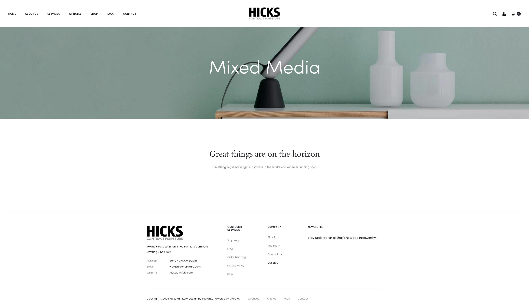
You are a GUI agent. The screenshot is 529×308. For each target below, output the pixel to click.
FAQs (110, 13)
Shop (94, 13)
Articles (75, 13)
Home (12, 13)
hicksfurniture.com (181, 272)
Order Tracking (236, 257)
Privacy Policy (235, 265)
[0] (513, 14)
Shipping (233, 240)
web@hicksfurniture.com (185, 266)
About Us (31, 13)
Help (230, 274)
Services (53, 13)
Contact (129, 13)
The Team (274, 245)
